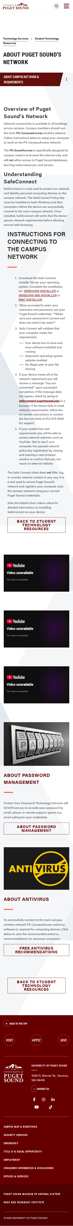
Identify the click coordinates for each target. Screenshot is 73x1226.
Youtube (36, 1107)
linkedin (53, 1100)
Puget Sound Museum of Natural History (32, 1194)
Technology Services (15, 38)
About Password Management (36, 828)
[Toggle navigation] (66, 6)
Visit (9, 1040)
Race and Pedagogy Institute (24, 1202)
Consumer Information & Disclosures (29, 1168)
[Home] (13, 1072)
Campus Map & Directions (20, 1126)
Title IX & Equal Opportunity (23, 1151)
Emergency (11, 1143)
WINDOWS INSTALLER (40, 291)
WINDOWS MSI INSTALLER (38, 295)
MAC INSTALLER (30, 299)
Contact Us (43, 1089)
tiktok (50, 1107)
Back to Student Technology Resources (36, 524)
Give (63, 1040)
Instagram (43, 1100)
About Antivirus (26, 899)
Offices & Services (16, 1176)
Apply (36, 1040)
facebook (34, 1100)
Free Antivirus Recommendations (36, 949)
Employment (12, 1159)
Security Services (16, 1135)
